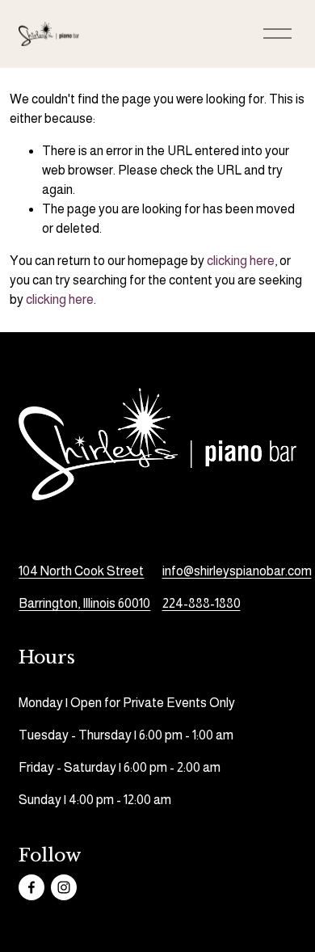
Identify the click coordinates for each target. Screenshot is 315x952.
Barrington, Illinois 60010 (84, 603)
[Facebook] (31, 887)
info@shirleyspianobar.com (237, 571)
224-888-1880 (201, 603)
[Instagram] (64, 887)
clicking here (241, 260)
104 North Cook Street (81, 571)
